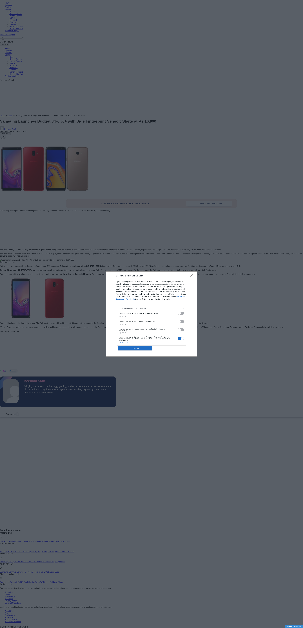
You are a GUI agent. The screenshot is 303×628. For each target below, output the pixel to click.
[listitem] (151, 308)
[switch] (181, 313)
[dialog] (151, 314)
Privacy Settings (295, 626)
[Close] (192, 276)
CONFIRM (135, 348)
